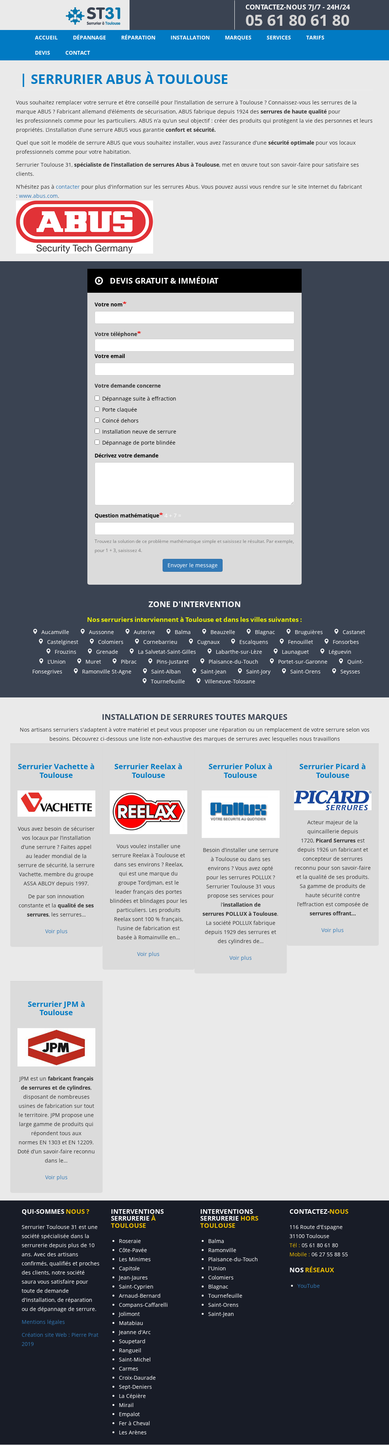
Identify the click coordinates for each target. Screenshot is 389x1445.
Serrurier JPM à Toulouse (56, 1008)
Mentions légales (43, 1321)
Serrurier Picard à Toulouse (332, 770)
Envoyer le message (193, 565)
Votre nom (109, 304)
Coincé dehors (120, 420)
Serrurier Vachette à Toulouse (56, 770)
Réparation (138, 37)
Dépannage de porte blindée (139, 442)
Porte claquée (119, 409)
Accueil (46, 37)
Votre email (110, 356)
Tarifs (315, 37)
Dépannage (89, 37)
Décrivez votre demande (126, 455)
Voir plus (56, 931)
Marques (238, 37)
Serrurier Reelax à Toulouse (148, 770)
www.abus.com (38, 195)
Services (279, 37)
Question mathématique (127, 515)
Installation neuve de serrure (139, 431)
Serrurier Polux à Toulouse (240, 770)
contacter (68, 186)
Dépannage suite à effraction (139, 398)
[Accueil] (65, 15)
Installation (190, 37)
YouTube (308, 1285)
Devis (42, 52)
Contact (77, 52)
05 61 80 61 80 (297, 19)
